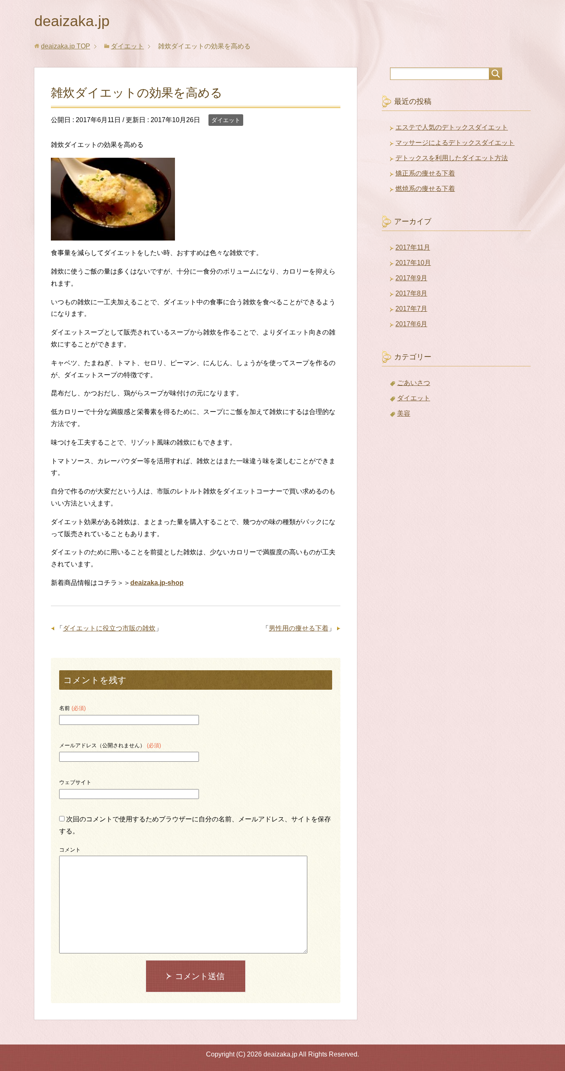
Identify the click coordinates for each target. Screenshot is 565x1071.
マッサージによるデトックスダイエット (455, 142)
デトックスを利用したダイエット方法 (451, 157)
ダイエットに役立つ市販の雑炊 (109, 628)
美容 (403, 413)
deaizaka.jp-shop (157, 582)
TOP (65, 46)
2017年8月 (411, 293)
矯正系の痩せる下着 (425, 173)
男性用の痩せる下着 (298, 628)
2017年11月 (412, 247)
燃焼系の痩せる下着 (425, 188)
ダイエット (225, 120)
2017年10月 (413, 262)
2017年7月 (411, 308)
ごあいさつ (413, 382)
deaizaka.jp (72, 20)
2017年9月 (411, 278)
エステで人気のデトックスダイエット (451, 127)
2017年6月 (411, 323)
